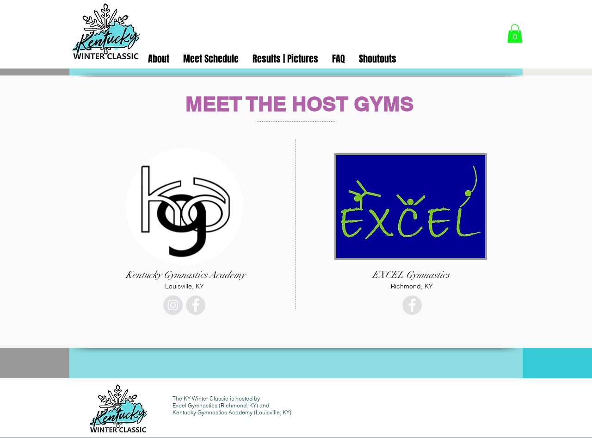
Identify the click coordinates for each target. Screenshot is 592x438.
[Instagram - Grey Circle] (173, 305)
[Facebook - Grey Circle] (195, 305)
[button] (515, 33)
